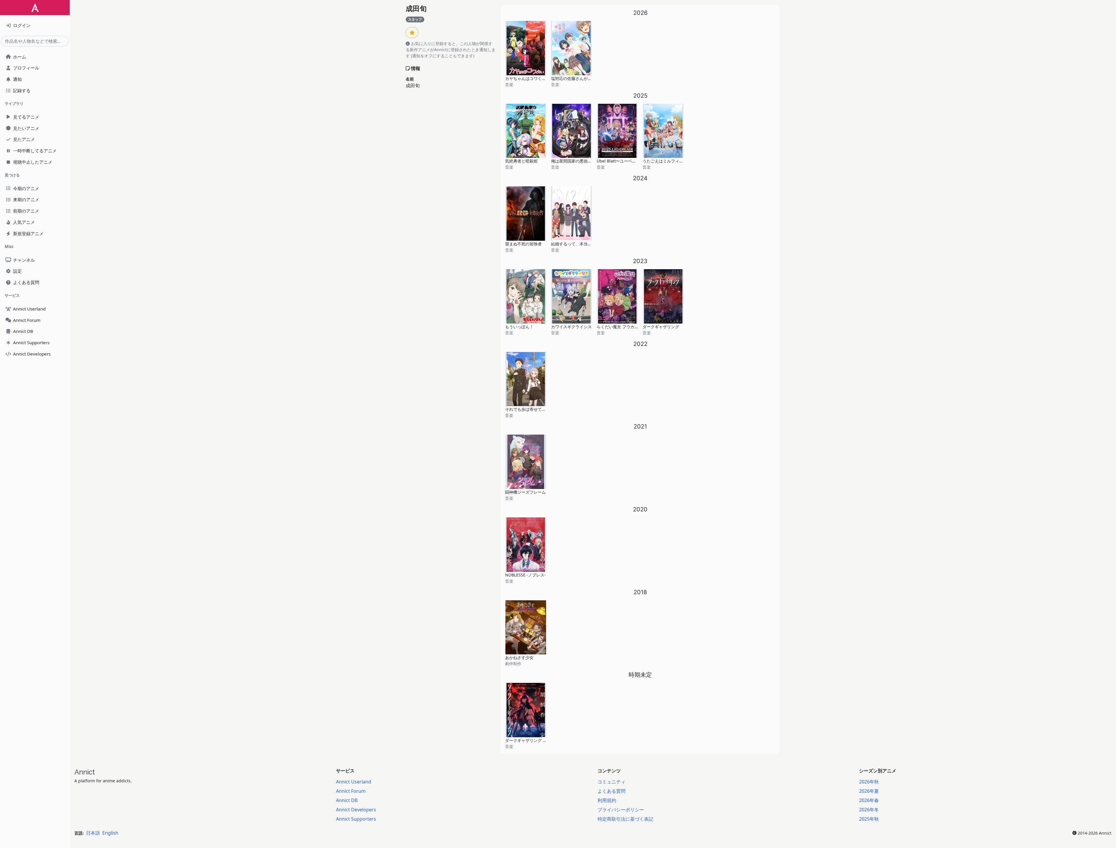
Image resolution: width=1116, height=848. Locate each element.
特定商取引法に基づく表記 (625, 819)
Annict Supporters (356, 819)
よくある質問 (611, 791)
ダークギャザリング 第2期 (529, 740)
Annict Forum (351, 791)
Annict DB (346, 800)
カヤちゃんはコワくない (527, 78)
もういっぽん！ (519, 326)
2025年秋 (869, 819)
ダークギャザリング (661, 326)
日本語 (93, 833)
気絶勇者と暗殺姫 (521, 161)
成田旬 (416, 8)
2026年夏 (869, 791)
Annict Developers (356, 809)
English (110, 833)
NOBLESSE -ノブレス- (525, 575)
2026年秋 (869, 782)
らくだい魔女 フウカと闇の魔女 (626, 326)
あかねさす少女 (519, 657)
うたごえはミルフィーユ (665, 161)
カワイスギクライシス (571, 326)
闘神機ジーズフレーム (525, 492)
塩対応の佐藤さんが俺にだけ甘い (581, 78)
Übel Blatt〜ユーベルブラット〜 (627, 161)
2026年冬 (869, 809)
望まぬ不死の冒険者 (523, 244)
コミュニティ (611, 782)
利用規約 (607, 800)
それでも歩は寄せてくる (527, 409)
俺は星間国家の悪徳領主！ (575, 161)
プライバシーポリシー (621, 809)
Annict (84, 772)
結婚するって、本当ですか (575, 244)
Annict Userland (353, 782)
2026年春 (869, 800)
